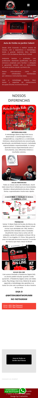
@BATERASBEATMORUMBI (19, 295)
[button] (28, 5)
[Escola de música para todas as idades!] (10, 5)
